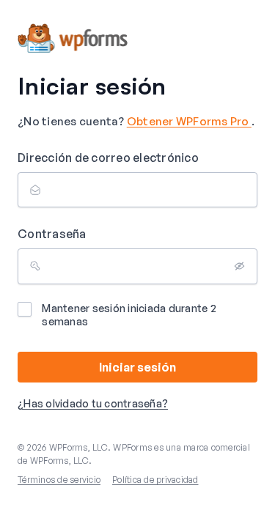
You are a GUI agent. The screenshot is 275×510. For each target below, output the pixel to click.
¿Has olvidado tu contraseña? (93, 403)
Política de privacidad (155, 479)
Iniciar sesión (137, 367)
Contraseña (52, 233)
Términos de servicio (59, 479)
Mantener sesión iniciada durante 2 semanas (129, 315)
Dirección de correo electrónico (108, 157)
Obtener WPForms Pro (189, 121)
